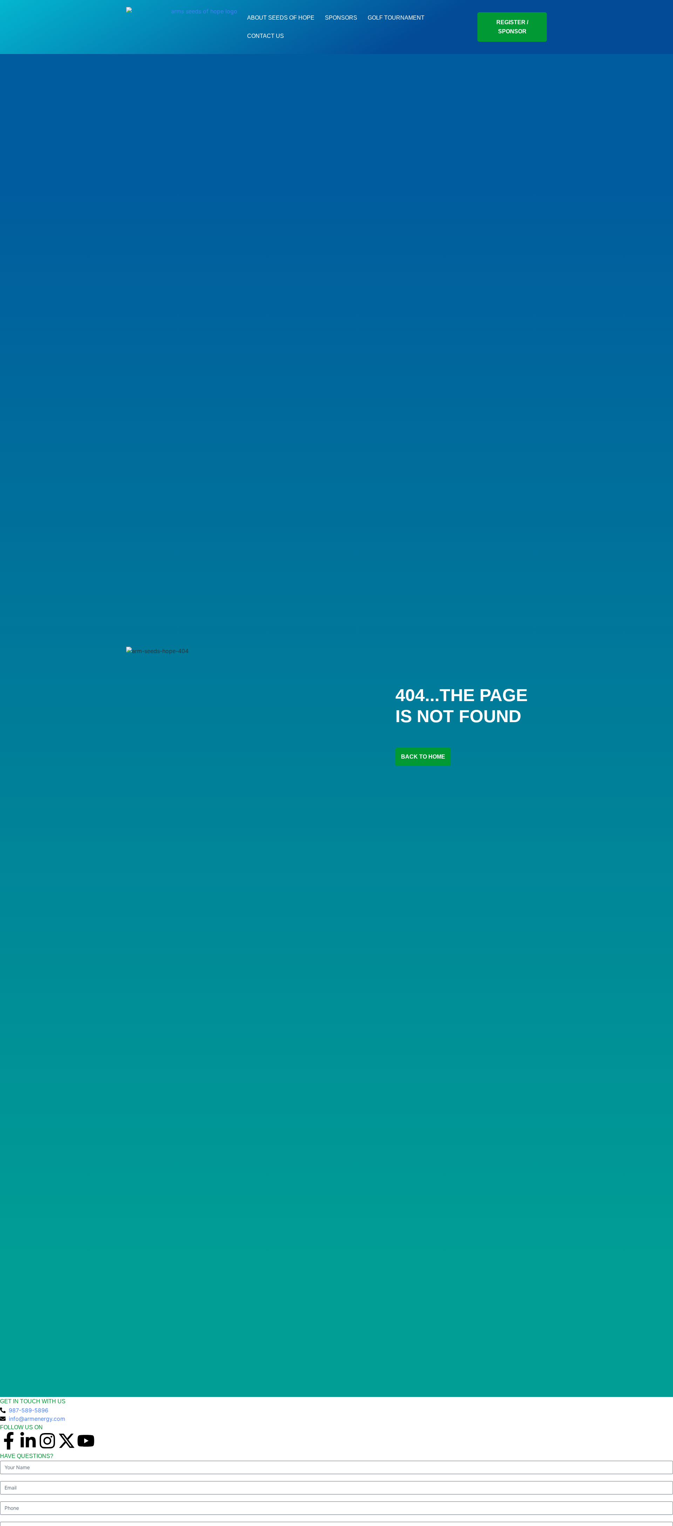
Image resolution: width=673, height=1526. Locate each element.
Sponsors (341, 18)
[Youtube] (86, 1441)
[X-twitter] (66, 1441)
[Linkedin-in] (28, 1441)
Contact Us (265, 36)
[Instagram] (47, 1441)
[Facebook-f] (9, 1441)
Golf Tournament (396, 18)
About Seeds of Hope (280, 18)
